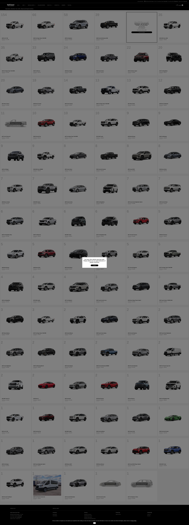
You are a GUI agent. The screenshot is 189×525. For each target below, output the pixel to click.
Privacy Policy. (134, 520)
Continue (94, 265)
